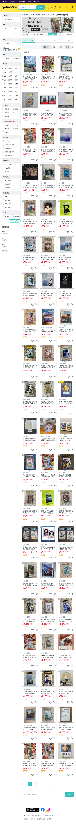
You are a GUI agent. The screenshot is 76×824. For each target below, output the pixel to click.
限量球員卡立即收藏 (53, 34)
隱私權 (33, 819)
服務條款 (26, 819)
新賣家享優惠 (70, 34)
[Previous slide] (23, 64)
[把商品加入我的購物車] (36, 88)
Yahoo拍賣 (9, 7)
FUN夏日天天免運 (62, 34)
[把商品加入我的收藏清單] (32, 88)
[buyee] (11, 49)
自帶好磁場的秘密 (27, 34)
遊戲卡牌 (35, 34)
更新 (51, 815)
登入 (51, 7)
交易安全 (49, 819)
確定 (16, 33)
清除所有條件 (14, 221)
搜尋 (69, 794)
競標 (55, 40)
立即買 (41, 40)
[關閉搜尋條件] (29, 7)
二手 (68, 40)
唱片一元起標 (44, 34)
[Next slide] (37, 64)
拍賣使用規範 (41, 819)
